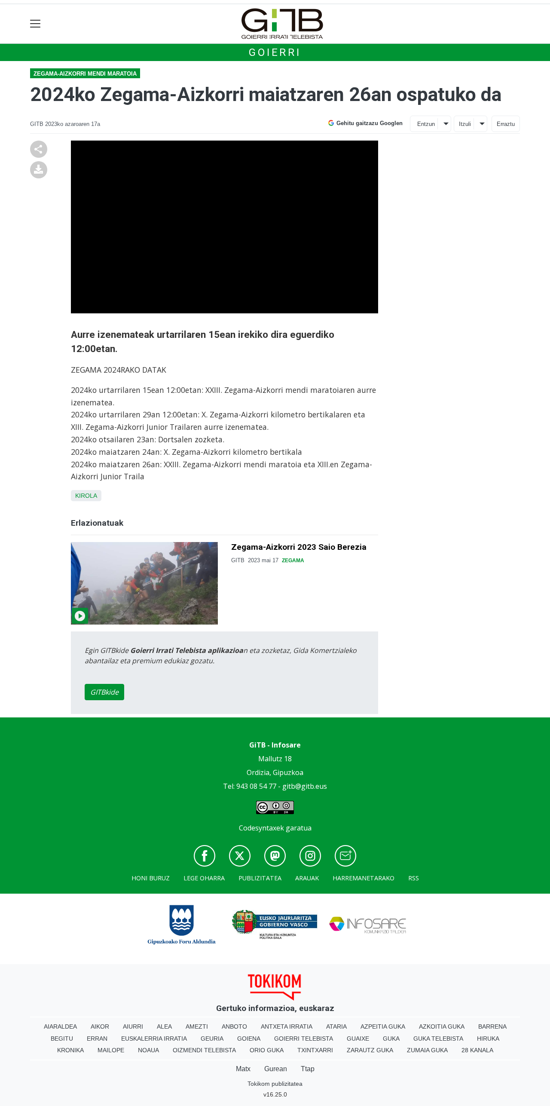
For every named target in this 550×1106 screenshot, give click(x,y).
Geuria (212, 1038)
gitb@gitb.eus (304, 786)
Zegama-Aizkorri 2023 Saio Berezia (299, 547)
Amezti (197, 1026)
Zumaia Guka (427, 1050)
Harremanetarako (363, 878)
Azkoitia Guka (441, 1026)
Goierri (275, 52)
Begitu (62, 1038)
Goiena (248, 1038)
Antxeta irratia (286, 1026)
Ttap (308, 1068)
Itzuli (465, 124)
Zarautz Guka (370, 1050)
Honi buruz (150, 878)
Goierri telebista (303, 1038)
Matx (243, 1068)
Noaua (148, 1050)
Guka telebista (438, 1038)
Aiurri (133, 1026)
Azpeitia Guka (383, 1026)
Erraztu (506, 124)
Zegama (293, 561)
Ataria (336, 1026)
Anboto (234, 1026)
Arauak (307, 878)
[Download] (38, 169)
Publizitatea (259, 878)
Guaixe (358, 1038)
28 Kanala (477, 1050)
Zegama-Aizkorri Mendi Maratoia (85, 73)
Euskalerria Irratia (154, 1038)
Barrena (492, 1026)
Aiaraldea (60, 1026)
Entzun (426, 124)
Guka (391, 1038)
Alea (164, 1026)
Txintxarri (315, 1050)
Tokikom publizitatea (275, 1083)
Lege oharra (204, 878)
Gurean (275, 1068)
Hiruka (488, 1038)
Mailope (111, 1050)
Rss (413, 878)
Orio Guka (267, 1050)
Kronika (70, 1050)
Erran (97, 1038)
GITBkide (104, 692)
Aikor (100, 1026)
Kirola (86, 495)
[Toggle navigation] (35, 23)
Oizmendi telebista (204, 1050)
